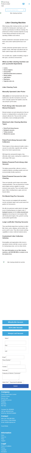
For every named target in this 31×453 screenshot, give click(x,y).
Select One (5, 382)
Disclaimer (4, 451)
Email (4, 357)
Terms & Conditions (6, 446)
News (2, 435)
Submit (15, 386)
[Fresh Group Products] (6, 4)
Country (4, 366)
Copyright (3, 449)
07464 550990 (12, 420)
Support (3, 440)
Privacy (3, 448)
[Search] (24, 10)
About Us (3, 437)
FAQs (2, 439)
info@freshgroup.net (10, 422)
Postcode (5, 370)
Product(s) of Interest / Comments (11, 373)
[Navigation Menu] (28, 3)
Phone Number (6, 360)
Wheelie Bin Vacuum (15, 322)
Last (6, 351)
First (6, 345)
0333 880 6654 (10, 418)
